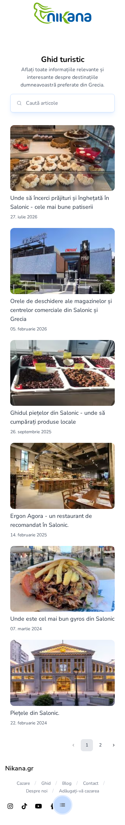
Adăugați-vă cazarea (79, 791)
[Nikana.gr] (62, 13)
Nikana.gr (19, 768)
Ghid (46, 783)
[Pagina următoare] (114, 745)
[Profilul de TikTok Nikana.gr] (24, 806)
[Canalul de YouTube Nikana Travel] (38, 806)
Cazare (23, 783)
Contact (90, 783)
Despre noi (36, 791)
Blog (66, 783)
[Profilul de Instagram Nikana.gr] (10, 806)
